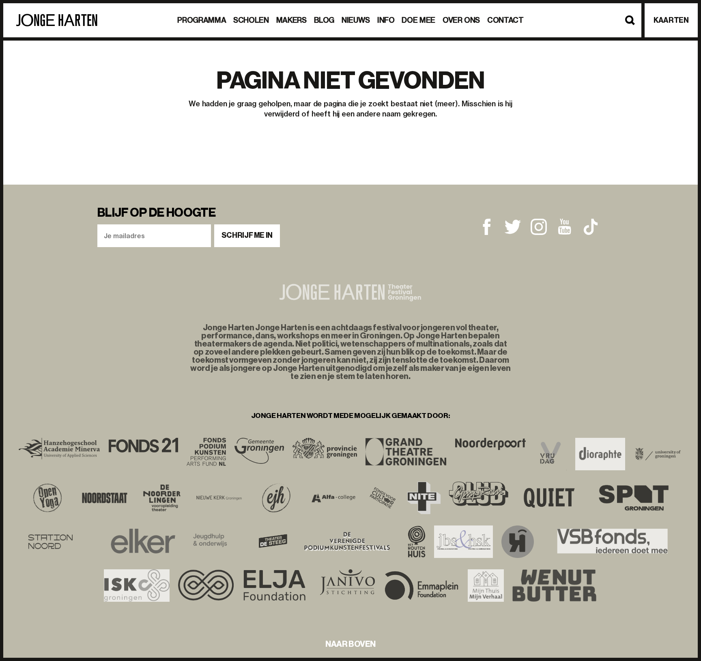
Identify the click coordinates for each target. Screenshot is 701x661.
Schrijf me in (247, 235)
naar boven (350, 644)
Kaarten (671, 20)
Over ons (461, 20)
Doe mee (418, 20)
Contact (505, 20)
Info (386, 20)
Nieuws (356, 20)
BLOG (324, 20)
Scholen (251, 20)
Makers (291, 20)
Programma (201, 20)
